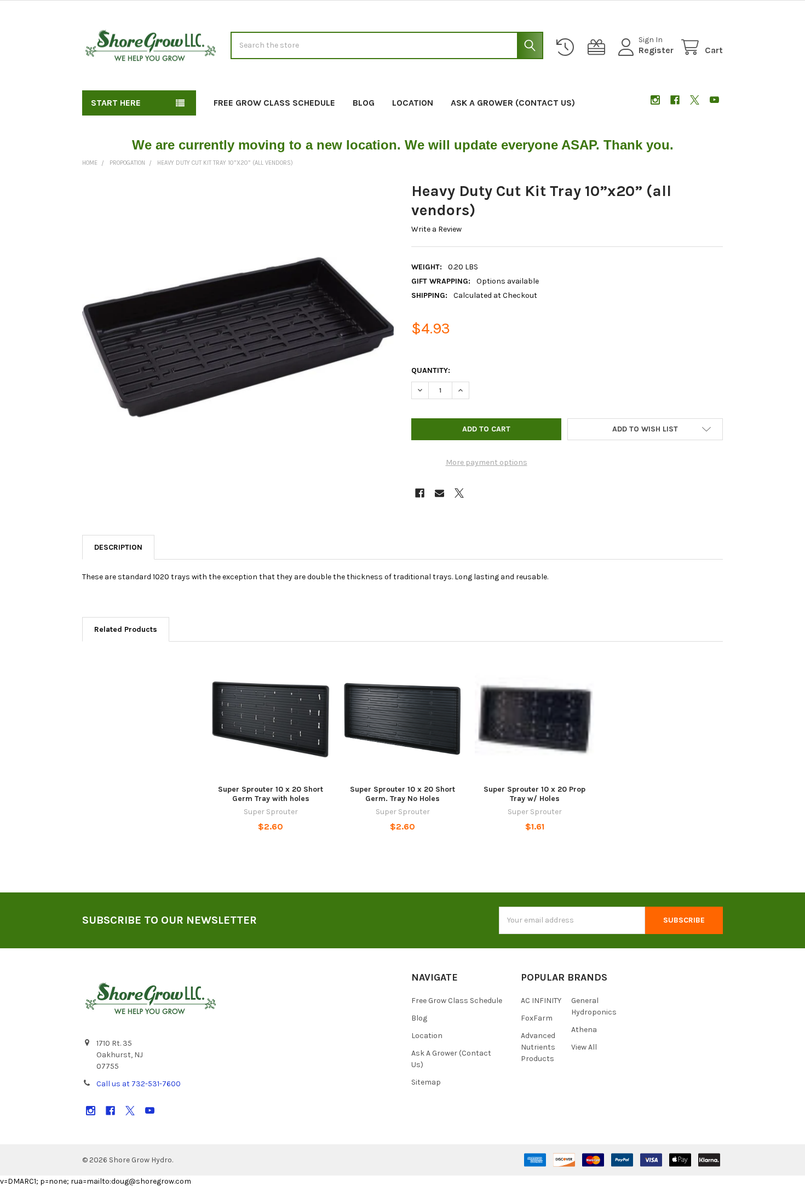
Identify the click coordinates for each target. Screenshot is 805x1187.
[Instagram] (655, 99)
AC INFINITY (541, 1000)
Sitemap (426, 1082)
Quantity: (430, 370)
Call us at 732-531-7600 (138, 1083)
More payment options (486, 462)
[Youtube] (714, 99)
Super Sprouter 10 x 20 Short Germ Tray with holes (270, 794)
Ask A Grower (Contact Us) (513, 102)
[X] (694, 99)
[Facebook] (674, 99)
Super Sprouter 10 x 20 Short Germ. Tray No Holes (402, 794)
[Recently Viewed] (567, 47)
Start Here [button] (116, 102)
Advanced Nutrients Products (538, 1047)
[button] (645, 429)
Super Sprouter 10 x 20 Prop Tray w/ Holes (534, 794)
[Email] (439, 493)
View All (584, 1047)
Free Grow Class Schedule (274, 102)
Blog (364, 102)
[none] (238, 337)
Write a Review (436, 229)
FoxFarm (537, 1018)
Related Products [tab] (125, 629)
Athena (584, 1029)
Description (118, 547)
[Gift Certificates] (598, 47)
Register (656, 50)
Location (412, 102)
